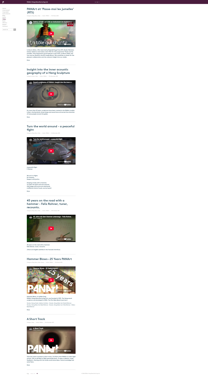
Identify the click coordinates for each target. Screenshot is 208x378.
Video (4, 19)
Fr (99, 2)
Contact (5, 26)
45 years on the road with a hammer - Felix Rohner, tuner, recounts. (47, 204)
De (95, 2)
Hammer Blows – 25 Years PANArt (49, 259)
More (28, 60)
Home (4, 8)
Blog (3, 15)
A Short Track (36, 319)
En (97, 2)
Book (4, 21)
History (4, 22)
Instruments (6, 14)
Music (4, 17)
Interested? (6, 10)
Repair (4, 24)
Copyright (5, 12)
